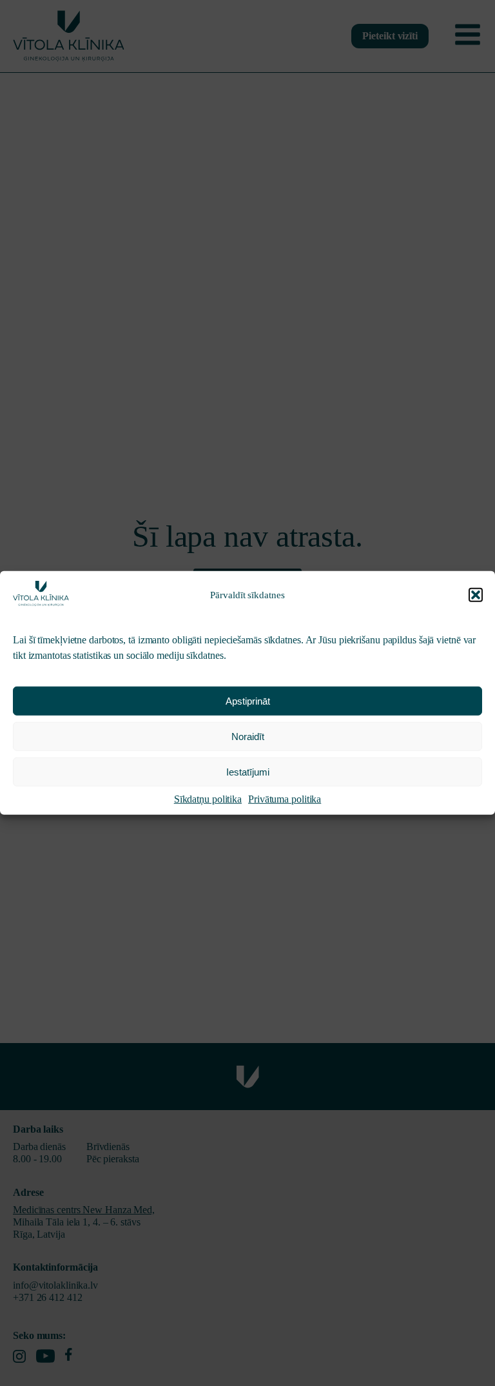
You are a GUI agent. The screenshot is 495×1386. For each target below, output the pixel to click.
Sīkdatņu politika (208, 799)
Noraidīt (247, 736)
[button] (475, 595)
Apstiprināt (248, 701)
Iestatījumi (247, 771)
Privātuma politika (284, 799)
